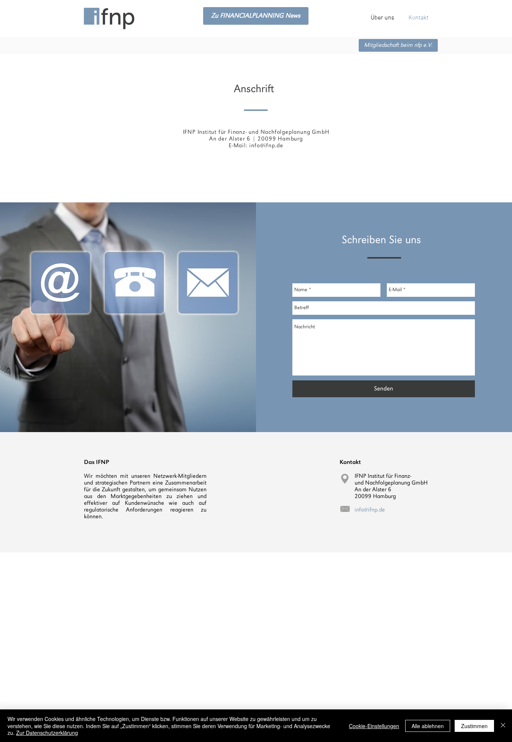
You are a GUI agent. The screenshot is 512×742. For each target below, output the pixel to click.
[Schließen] (503, 725)
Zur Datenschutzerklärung (47, 732)
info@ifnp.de (266, 146)
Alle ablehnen (428, 726)
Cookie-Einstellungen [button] (374, 726)
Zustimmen (474, 726)
